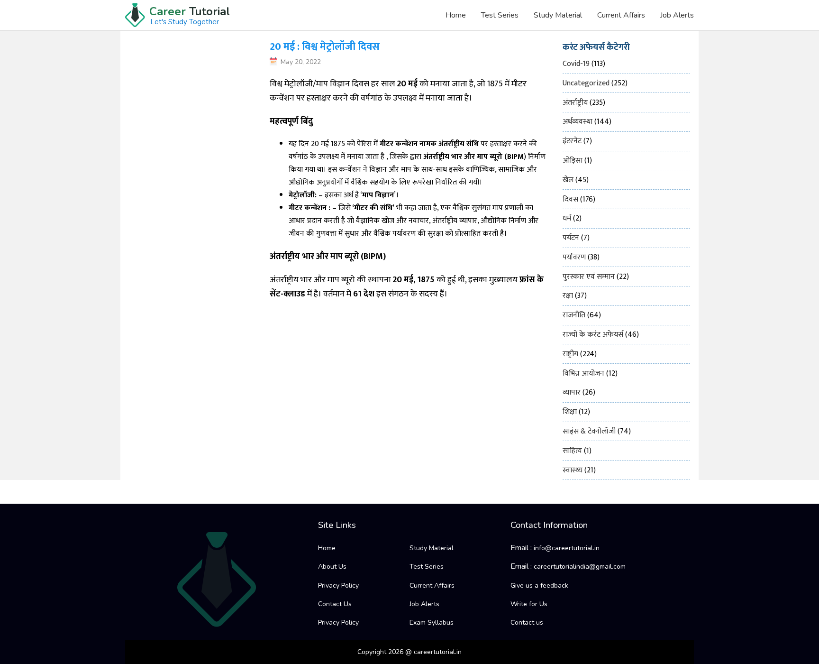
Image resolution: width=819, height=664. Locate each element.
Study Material (558, 15)
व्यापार (572, 392)
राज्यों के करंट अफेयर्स (593, 334)
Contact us (526, 622)
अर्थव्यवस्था (577, 121)
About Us (332, 566)
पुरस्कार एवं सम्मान (589, 276)
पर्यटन (571, 237)
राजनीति (574, 315)
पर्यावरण (574, 257)
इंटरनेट (572, 141)
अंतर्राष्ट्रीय (575, 102)
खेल (568, 180)
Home (456, 15)
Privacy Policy (338, 585)
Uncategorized (586, 83)
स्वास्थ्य (572, 470)
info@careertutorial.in (567, 548)
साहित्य (572, 450)
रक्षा (568, 295)
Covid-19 (576, 63)
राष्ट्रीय (570, 354)
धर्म (567, 218)
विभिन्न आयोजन (583, 373)
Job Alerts (677, 15)
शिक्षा (570, 412)
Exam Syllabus (432, 622)
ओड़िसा (572, 160)
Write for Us (528, 604)
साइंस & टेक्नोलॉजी (589, 431)
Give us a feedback (539, 585)
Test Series (500, 15)
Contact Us (335, 604)
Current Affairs (621, 15)
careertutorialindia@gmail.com (580, 566)
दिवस (570, 199)
